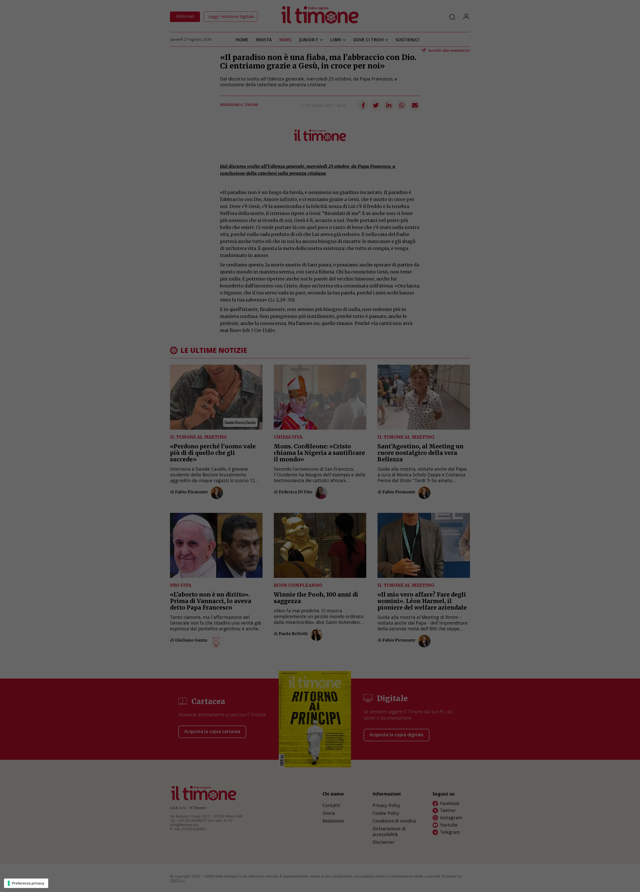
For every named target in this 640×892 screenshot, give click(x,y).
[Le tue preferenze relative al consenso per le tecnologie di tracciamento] (26, 883)
